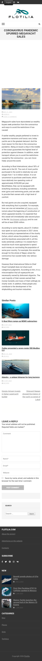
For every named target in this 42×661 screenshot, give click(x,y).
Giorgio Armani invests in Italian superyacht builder (11, 394)
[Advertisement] (21, 66)
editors (6, 327)
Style (4, 632)
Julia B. (6, 356)
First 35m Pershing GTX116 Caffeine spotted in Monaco (25, 589)
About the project (8, 534)
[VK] (18, 2)
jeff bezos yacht (31, 208)
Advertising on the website (12, 541)
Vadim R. (6, 114)
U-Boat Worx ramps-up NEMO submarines (19, 321)
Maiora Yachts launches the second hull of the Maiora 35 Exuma (25, 602)
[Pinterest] (10, 563)
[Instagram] (14, 2)
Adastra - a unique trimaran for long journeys (21, 377)
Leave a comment (10, 116)
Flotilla (27, 656)
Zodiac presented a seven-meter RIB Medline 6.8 (21, 349)
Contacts (5, 548)
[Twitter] (6, 563)
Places (4, 625)
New (3, 618)
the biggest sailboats (18, 219)
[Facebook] (2, 2)
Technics (5, 639)
